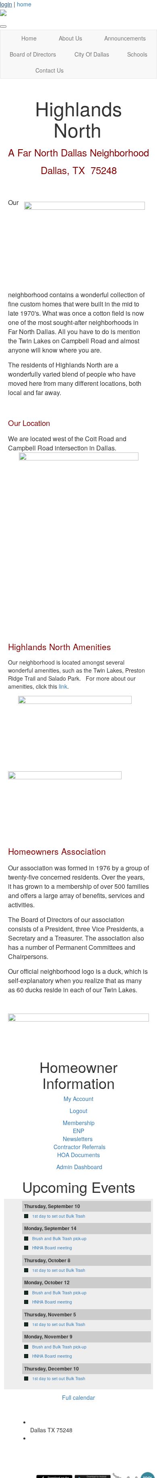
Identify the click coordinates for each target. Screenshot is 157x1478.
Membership (79, 1123)
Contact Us (49, 70)
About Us (70, 38)
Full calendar (78, 1397)
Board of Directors (33, 54)
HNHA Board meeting (52, 1248)
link (63, 686)
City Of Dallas (91, 54)
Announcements (125, 38)
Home (29, 38)
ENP (78, 1131)
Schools (137, 54)
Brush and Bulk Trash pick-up (59, 1238)
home (24, 4)
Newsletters (78, 1139)
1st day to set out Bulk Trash (58, 1216)
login (6, 4)
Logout (78, 1111)
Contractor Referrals (79, 1147)
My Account (78, 1099)
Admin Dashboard (79, 1167)
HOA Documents (78, 1155)
